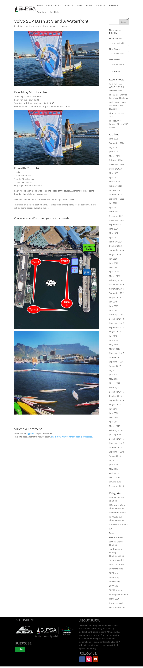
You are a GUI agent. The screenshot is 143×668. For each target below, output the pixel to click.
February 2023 (115, 186)
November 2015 (116, 443)
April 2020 (114, 271)
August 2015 (115, 456)
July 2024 (113, 147)
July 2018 (113, 336)
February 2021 (115, 241)
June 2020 (113, 263)
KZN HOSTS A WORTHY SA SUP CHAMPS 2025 (116, 87)
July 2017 (113, 370)
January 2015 (115, 481)
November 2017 (116, 353)
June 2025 (113, 138)
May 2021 (113, 233)
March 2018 (114, 349)
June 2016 (113, 413)
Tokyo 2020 (114, 598)
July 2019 (113, 301)
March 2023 (114, 181)
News (79, 6)
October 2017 (115, 357)
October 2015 (115, 447)
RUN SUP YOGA (116, 537)
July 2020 (113, 259)
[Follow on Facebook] (82, 659)
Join (20, 649)
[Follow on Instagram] (89, 659)
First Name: (114, 49)
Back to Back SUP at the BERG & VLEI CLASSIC (118, 105)
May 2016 (113, 417)
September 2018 (116, 327)
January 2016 (115, 434)
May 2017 (113, 378)
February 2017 (115, 387)
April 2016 (114, 421)
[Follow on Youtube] (95, 659)
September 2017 (116, 361)
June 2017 (113, 374)
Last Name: (114, 59)
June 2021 (113, 228)
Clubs (68, 6)
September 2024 (116, 143)
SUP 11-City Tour (117, 564)
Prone (112, 533)
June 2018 (113, 340)
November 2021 (116, 220)
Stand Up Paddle (117, 560)
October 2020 (115, 246)
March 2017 (114, 383)
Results (40, 12)
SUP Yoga (113, 585)
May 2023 (113, 173)
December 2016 (116, 391)
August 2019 (115, 297)
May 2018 (113, 344)
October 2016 (115, 396)
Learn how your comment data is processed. (72, 436)
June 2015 (113, 464)
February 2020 (115, 280)
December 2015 (116, 438)
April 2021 (114, 237)
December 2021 (116, 216)
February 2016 (115, 430)
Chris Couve (22, 26)
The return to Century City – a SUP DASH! (118, 124)
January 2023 (115, 190)
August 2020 (115, 254)
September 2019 (116, 293)
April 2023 (114, 177)
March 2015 (114, 477)
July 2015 (113, 460)
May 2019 (113, 310)
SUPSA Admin (115, 590)
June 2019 (113, 306)
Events (89, 6)
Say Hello (54, 12)
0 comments (63, 26)
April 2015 (114, 473)
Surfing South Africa (118, 594)
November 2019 (116, 288)
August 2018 (115, 331)
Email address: (116, 38)
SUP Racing (114, 577)
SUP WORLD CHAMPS (106, 6)
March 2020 (114, 276)
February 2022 (115, 211)
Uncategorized (116, 603)
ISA (110, 528)
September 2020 (116, 250)
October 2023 (115, 168)
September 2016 (116, 400)
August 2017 (115, 366)
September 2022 (116, 199)
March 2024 (114, 156)
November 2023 (116, 164)
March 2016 (114, 426)
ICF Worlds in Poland (118, 524)
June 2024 (113, 151)
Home (40, 6)
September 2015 (116, 451)
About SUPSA (52, 6)
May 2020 (113, 267)
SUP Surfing (114, 581)
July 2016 (113, 409)
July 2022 (113, 203)
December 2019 (116, 284)
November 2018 (116, 323)
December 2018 (116, 319)
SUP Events (50, 26)
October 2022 (115, 194)
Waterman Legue (117, 607)
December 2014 (116, 486)
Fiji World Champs (117, 512)
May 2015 (113, 469)
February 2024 (115, 160)
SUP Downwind (116, 568)
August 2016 (115, 404)
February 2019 (115, 314)
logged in (31, 433)
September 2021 (116, 224)
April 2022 (114, 207)
